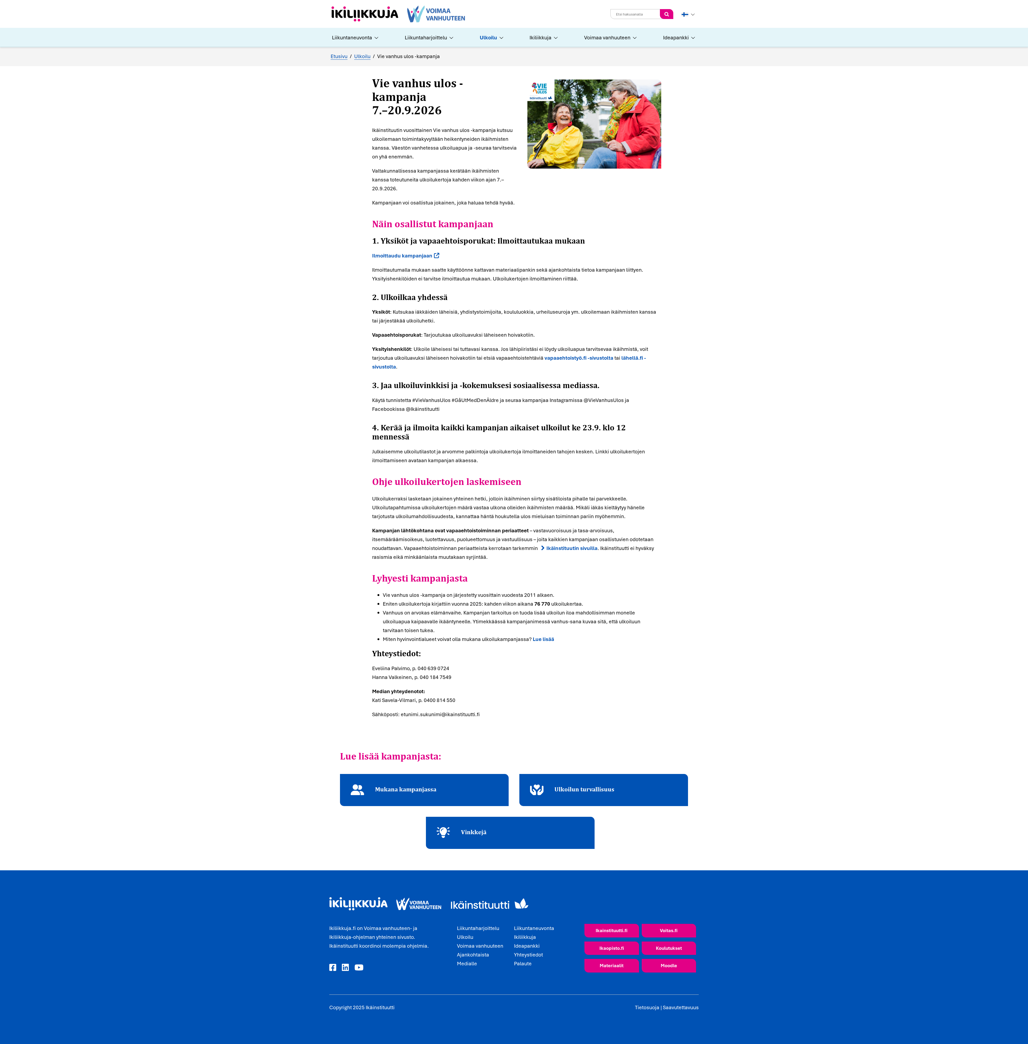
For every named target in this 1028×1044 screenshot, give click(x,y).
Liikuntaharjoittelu (426, 37)
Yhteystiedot (528, 954)
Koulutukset (669, 948)
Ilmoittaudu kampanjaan (402, 255)
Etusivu (339, 56)
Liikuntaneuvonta (352, 37)
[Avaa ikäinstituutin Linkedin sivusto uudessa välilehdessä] (345, 967)
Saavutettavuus (681, 1007)
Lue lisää (543, 639)
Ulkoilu (488, 37)
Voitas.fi (669, 930)
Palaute (523, 963)
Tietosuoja (647, 1007)
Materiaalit (611, 965)
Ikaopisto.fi (611, 948)
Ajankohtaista (473, 954)
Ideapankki (676, 37)
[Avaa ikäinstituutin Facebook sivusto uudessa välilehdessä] (332, 967)
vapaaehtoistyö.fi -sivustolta (579, 357)
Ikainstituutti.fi (612, 930)
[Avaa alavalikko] (375, 37)
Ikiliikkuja (540, 37)
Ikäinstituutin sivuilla (572, 548)
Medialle (467, 963)
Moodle (669, 965)
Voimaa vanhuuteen (607, 37)
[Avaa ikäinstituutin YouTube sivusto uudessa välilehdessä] (359, 967)
